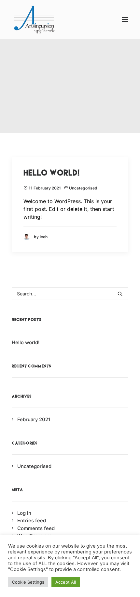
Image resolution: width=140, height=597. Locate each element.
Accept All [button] (65, 582)
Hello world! (51, 173)
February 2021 (33, 419)
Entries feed (31, 521)
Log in (24, 513)
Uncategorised (83, 188)
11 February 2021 (45, 188)
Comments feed (36, 528)
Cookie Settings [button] (28, 582)
